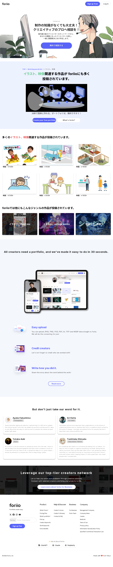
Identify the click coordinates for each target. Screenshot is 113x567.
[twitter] (10, 515)
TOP (24, 69)
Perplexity (71, 545)
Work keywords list (35, 69)
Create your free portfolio (44, 120)
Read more (56, 384)
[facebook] (14, 515)
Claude (57, 545)
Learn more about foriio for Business (56, 487)
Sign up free (92, 4)
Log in (105, 4)
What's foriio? (69, 120)
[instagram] (17, 515)
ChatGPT (44, 545)
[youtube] (20, 515)
